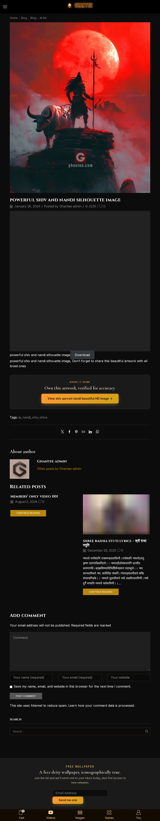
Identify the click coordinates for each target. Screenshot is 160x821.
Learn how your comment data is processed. (101, 705)
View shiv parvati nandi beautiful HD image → (80, 398)
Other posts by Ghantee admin (59, 469)
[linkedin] (90, 432)
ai (19, 417)
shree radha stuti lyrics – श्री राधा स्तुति (114, 543)
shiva (43, 417)
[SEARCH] (146, 731)
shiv (35, 417)
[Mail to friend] (83, 432)
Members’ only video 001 (34, 496)
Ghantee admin (71, 206)
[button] (5, 7)
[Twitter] (63, 432)
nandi (26, 417)
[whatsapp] (96, 432)
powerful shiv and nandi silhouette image (40, 355)
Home (14, 18)
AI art (43, 18)
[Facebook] (69, 432)
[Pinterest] (76, 432)
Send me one (68, 800)
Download (82, 355)
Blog (24, 18)
